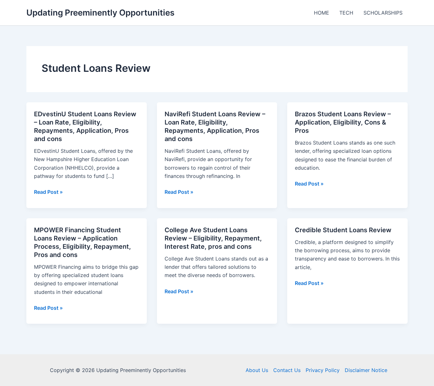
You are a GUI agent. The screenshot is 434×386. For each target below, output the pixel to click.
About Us (257, 370)
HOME (321, 13)
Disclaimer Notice (366, 370)
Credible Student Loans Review (343, 230)
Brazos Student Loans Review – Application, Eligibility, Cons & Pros (343, 122)
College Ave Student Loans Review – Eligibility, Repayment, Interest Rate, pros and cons (213, 238)
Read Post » (48, 192)
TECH (346, 13)
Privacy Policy (323, 370)
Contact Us (287, 370)
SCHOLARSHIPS (383, 13)
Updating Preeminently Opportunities (100, 12)
